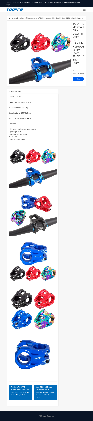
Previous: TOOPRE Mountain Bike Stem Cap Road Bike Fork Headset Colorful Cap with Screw (20, 391)
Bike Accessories (32, 18)
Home (13, 18)
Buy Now (78, 79)
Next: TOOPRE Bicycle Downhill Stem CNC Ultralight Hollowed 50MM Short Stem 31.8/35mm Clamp (45, 392)
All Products (20, 18)
